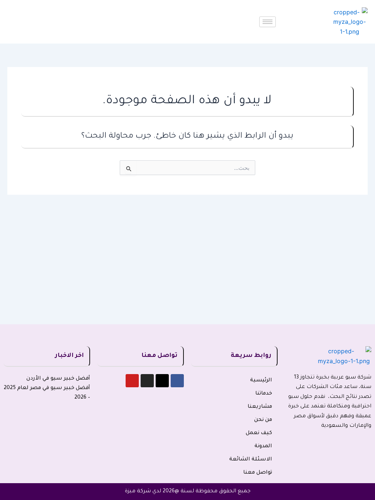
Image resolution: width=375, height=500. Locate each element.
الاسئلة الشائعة (250, 460)
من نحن (263, 420)
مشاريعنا (260, 407)
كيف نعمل (259, 433)
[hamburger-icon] (267, 21)
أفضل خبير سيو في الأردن (58, 379)
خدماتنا (263, 394)
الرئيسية (261, 381)
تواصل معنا (257, 473)
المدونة (263, 446)
